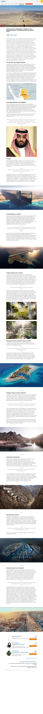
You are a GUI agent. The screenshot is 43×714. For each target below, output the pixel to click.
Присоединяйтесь (32, 661)
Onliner (17, 670)
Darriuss (14, 670)
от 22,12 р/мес (34, 637)
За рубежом (24, 670)
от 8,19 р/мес (34, 644)
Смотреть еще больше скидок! (31, 658)
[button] (20, 210)
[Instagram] (36, 4)
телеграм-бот (27, 663)
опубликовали (21, 575)
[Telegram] (34, 4)
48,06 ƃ (35, 651)
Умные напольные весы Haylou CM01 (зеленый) (20, 652)
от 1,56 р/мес (34, 652)
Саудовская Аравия (28, 670)
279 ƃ (36, 643)
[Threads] (41, 4)
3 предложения (33, 639)
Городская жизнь (8, 670)
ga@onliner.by (34, 667)
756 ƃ (36, 636)
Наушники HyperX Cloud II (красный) (18, 644)
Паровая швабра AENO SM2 (17, 636)
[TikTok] (39, 4)
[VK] (37, 4)
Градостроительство (20, 670)
